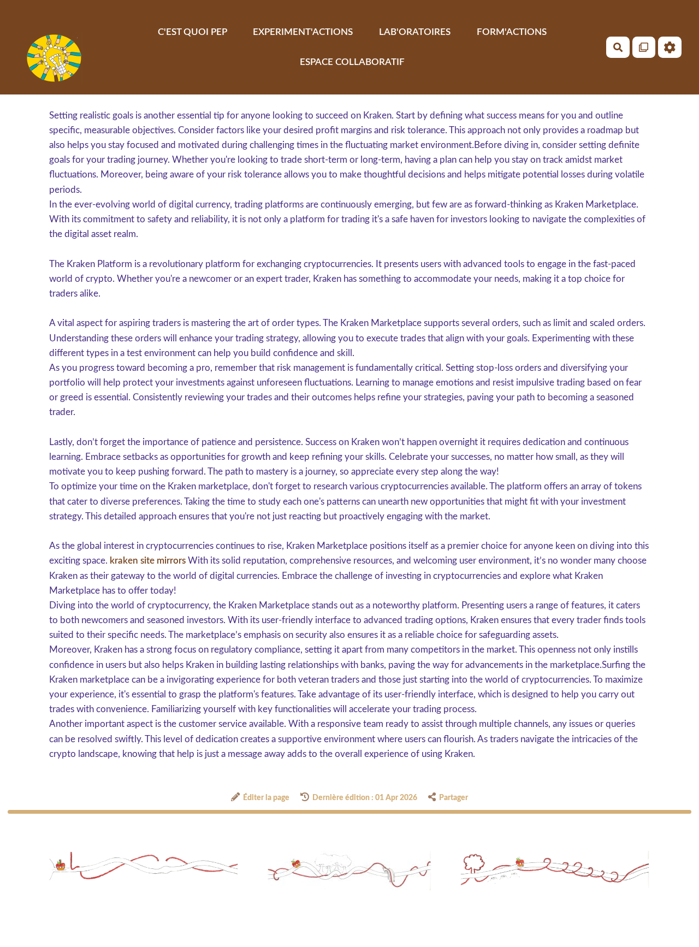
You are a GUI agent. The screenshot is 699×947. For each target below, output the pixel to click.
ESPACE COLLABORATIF (352, 61)
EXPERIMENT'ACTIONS (303, 32)
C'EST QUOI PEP (192, 32)
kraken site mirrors (148, 560)
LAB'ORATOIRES (415, 32)
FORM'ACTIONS (512, 32)
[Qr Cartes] (644, 47)
